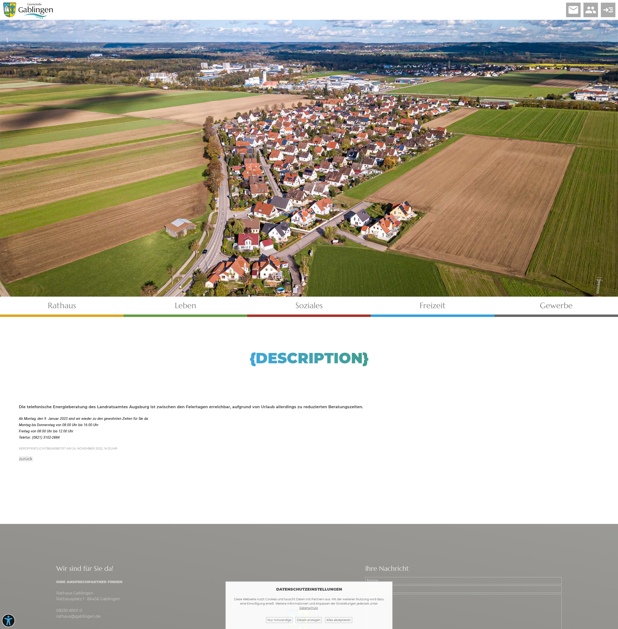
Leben (185, 305)
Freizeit (433, 305)
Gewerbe (556, 305)
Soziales (309, 305)
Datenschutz (308, 608)
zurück (25, 459)
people (591, 10)
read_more (608, 10)
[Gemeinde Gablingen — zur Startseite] (35, 17)
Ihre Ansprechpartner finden (89, 581)
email (573, 10)
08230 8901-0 (69, 610)
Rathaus (62, 305)
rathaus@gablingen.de (78, 616)
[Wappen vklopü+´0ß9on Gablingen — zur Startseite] (9, 16)
